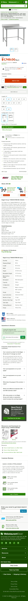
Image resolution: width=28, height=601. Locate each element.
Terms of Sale (14, 581)
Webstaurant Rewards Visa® (13, 87)
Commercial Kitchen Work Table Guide (15, 452)
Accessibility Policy (14, 589)
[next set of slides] (26, 191)
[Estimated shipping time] (6, 139)
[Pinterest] (18, 543)
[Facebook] (10, 543)
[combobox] (14, 5)
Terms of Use (10, 343)
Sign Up (23, 511)
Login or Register (14, 494)
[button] (12, 50)
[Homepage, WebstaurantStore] (14, 2)
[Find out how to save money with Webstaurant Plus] (1, 188)
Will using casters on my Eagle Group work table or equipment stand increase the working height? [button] (12, 397)
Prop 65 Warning (6, 252)
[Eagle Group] (5, 178)
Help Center (14, 565)
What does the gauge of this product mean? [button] (13, 383)
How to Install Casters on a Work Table (15, 447)
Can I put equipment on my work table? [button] (12, 369)
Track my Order (14, 570)
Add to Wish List (14, 91)
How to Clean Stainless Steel (15, 450)
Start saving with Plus (11, 520)
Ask (23, 337)
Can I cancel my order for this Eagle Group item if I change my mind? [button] (13, 353)
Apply (24, 87)
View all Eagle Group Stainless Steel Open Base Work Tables (17, 178)
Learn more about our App (12, 528)
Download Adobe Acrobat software (9, 442)
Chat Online (7, 574)
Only (3, 57)
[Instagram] (2, 543)
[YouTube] (6, 543)
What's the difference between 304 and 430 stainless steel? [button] (12, 389)
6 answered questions (14, 19)
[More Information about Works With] (10, 183)
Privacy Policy (17, 343)
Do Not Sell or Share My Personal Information (14, 591)
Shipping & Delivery (20, 574)
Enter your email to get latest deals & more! (14, 507)
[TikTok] (14, 543)
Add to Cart (6, 195)
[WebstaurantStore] (14, 533)
